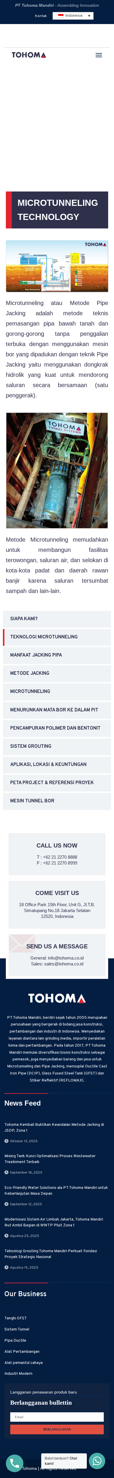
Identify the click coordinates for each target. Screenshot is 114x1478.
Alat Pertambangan (21, 1351)
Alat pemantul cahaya (23, 1362)
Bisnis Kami (38, 123)
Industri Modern (18, 1373)
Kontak (41, 16)
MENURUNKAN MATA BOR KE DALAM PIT (54, 710)
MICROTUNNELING (30, 692)
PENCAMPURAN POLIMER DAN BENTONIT (55, 728)
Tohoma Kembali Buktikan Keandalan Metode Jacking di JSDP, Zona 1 (54, 1127)
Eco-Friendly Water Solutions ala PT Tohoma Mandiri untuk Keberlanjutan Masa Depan (56, 1190)
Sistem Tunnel (16, 1329)
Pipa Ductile (15, 1340)
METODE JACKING (29, 674)
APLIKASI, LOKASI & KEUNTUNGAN (48, 765)
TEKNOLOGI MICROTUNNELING (49, 141)
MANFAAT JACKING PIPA (36, 655)
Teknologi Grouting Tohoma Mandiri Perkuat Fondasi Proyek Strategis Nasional (50, 1254)
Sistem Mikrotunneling (36, 132)
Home (13, 123)
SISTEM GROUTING (30, 747)
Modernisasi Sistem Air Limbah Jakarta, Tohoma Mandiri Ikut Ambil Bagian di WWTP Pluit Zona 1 (53, 1222)
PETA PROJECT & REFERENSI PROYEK (52, 783)
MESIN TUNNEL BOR (32, 801)
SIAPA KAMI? (24, 619)
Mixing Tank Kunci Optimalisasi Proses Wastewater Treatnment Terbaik (50, 1159)
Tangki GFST (15, 1318)
